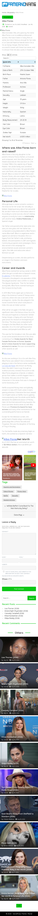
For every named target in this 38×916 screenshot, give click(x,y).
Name (4, 557)
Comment (5, 531)
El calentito (6, 276)
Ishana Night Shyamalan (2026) (16, 611)
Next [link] (32, 143)
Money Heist (21, 491)
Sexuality (15, 496)
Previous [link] (27, 143)
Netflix (6, 496)
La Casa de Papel (8, 366)
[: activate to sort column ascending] (27, 62)
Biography (10, 12)
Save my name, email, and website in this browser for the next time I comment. (18, 572)
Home (4, 12)
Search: (6, 58)
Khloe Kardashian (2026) (14, 616)
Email (21, 557)
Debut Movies (8, 491)
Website (4, 564)
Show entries (9, 55)
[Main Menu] (31, 5)
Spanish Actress (9, 500)
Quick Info (7, 62)
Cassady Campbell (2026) (14, 613)
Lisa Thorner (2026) (12, 608)
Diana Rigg (18, 515)
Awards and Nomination (12, 487)
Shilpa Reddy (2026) (12, 618)
